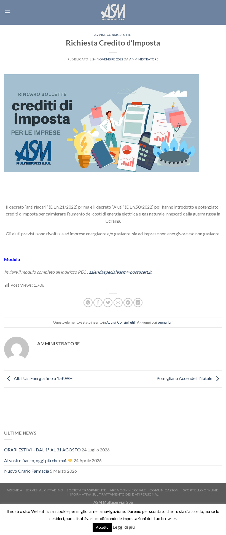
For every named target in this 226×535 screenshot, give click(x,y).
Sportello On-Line (200, 490)
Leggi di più (124, 527)
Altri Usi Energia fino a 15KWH (43, 378)
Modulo (12, 259)
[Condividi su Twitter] (107, 302)
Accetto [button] (102, 527)
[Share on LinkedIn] (137, 302)
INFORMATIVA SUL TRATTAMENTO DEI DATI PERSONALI (114, 494)
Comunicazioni (164, 490)
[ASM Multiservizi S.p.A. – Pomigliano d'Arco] (113, 12)
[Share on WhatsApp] (88, 302)
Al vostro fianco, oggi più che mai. (36, 460)
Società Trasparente (86, 490)
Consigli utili (119, 34)
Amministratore (143, 59)
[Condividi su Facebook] (98, 302)
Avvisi (99, 34)
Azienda (14, 490)
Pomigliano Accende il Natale (185, 378)
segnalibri (165, 322)
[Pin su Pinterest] (128, 302)
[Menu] (7, 12)
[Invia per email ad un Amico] (118, 302)
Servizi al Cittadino (44, 490)
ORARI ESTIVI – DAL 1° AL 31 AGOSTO (42, 449)
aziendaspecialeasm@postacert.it (120, 272)
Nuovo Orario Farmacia (26, 470)
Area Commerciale (128, 490)
